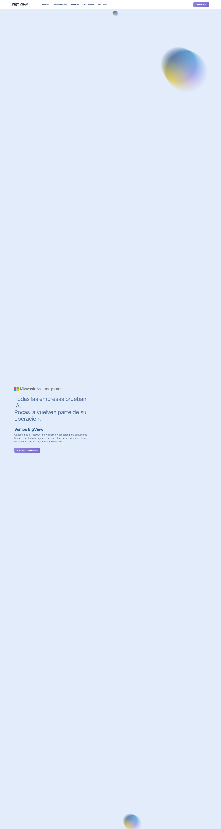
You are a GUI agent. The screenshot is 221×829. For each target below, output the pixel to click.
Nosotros (45, 5)
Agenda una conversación (27, 450)
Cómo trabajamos (60, 5)
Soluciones (102, 5)
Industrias (75, 5)
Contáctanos (201, 5)
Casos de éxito (88, 5)
